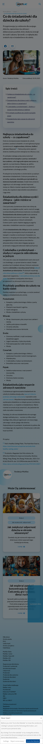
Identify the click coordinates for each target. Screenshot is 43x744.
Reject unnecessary (17, 741)
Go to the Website (33, 741)
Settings (6, 741)
